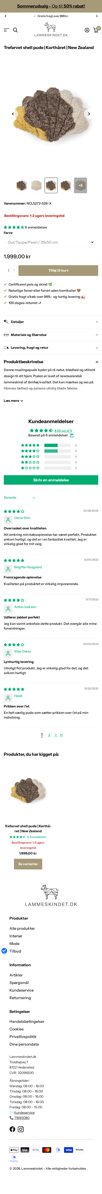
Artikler (16, 975)
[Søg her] (15, 30)
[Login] (87, 30)
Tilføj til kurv (58, 270)
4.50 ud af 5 (63, 431)
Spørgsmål (19, 982)
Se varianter (28, 864)
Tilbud (15, 951)
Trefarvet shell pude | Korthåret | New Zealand (28, 828)
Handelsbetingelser (26, 1021)
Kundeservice (21, 990)
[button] (5, 16)
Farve (8, 233)
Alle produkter (22, 928)
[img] (14, 511)
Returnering (20, 997)
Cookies (16, 1029)
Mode (14, 943)
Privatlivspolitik (23, 1036)
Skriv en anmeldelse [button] (51, 480)
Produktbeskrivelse (23, 361)
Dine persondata (24, 1044)
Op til (51, 6)
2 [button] (49, 735)
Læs (11, 400)
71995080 (21, 1118)
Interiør (15, 936)
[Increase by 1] (15, 266)
